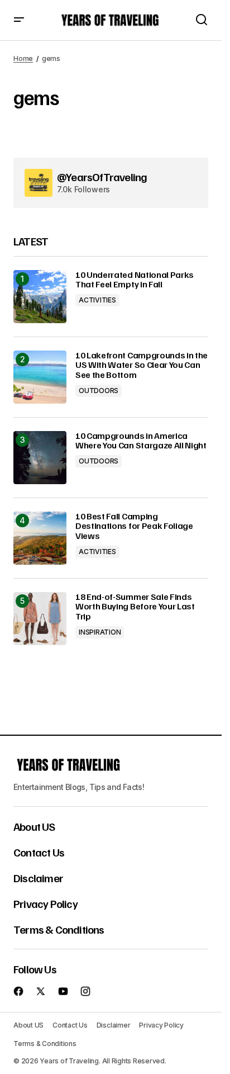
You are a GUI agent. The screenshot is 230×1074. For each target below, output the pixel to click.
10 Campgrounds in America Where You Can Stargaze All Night (141, 441)
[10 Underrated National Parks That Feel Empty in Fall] (39, 296)
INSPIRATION (100, 632)
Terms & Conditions (58, 929)
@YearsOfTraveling (102, 176)
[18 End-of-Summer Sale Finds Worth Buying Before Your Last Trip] (39, 618)
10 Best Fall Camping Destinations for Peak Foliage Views (134, 526)
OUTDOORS (98, 390)
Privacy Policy (45, 903)
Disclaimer (38, 878)
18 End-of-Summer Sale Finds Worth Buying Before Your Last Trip (135, 607)
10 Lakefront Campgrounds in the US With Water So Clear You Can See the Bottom (141, 365)
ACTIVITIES (97, 300)
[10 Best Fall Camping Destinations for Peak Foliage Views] (39, 538)
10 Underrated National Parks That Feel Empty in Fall (134, 280)
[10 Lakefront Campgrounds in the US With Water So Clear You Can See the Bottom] (39, 377)
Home (23, 58)
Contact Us (38, 852)
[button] (19, 20)
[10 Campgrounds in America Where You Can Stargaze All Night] (39, 457)
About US (34, 826)
